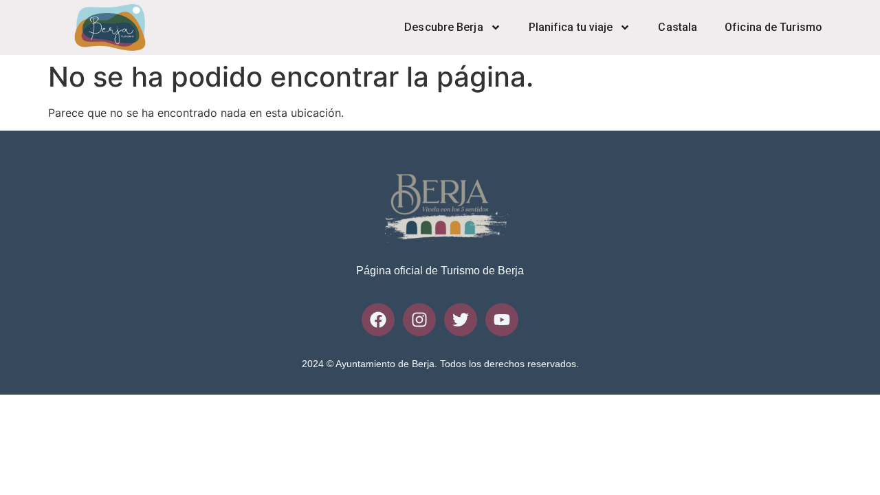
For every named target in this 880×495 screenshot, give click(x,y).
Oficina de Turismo (773, 27)
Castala (677, 27)
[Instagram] (419, 319)
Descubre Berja (443, 27)
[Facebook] (378, 319)
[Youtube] (501, 319)
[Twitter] (460, 319)
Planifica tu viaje (571, 27)
